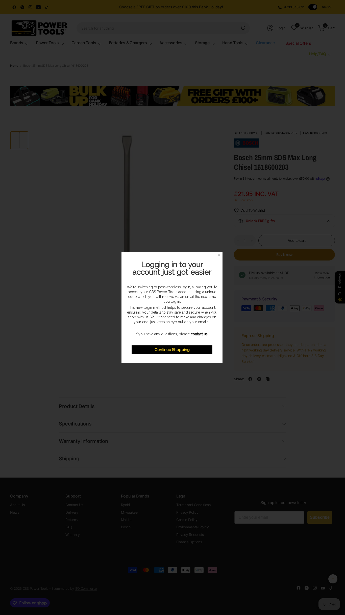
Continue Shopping (172, 349)
